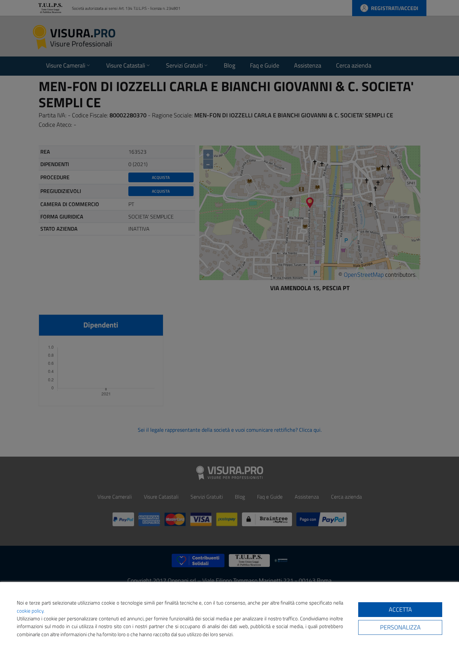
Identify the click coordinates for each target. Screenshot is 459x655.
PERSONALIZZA (400, 627)
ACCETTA (400, 609)
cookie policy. (30, 611)
